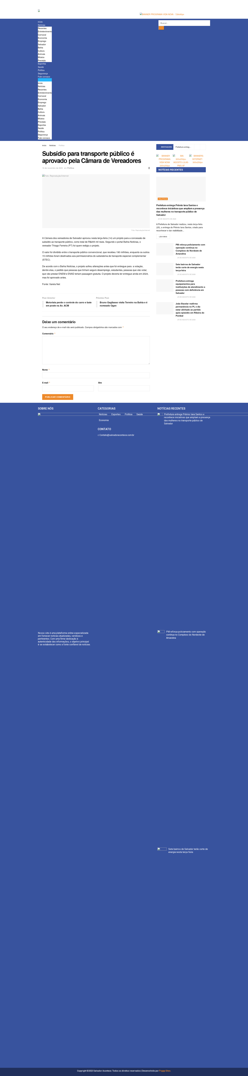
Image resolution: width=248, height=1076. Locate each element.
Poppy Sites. (165, 1071)
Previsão (42, 60)
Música (41, 57)
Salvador (42, 44)
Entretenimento (45, 31)
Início (44, 145)
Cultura (41, 50)
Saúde (41, 66)
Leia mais (163, 236)
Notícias (41, 24)
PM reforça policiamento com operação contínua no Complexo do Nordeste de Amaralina (190, 249)
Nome (46, 369)
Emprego (42, 41)
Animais (41, 54)
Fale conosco (44, 76)
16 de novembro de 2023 (52, 168)
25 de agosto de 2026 (167, 219)
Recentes (42, 28)
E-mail (46, 382)
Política (41, 70)
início (40, 21)
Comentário (49, 333)
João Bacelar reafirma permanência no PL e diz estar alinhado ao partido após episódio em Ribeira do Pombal (190, 309)
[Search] (161, 28)
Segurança (43, 73)
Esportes (42, 63)
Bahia (40, 47)
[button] (45, 79)
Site (100, 382)
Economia (42, 37)
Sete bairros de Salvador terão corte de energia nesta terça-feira (190, 267)
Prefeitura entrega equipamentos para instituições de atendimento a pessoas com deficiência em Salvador (190, 287)
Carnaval (42, 34)
